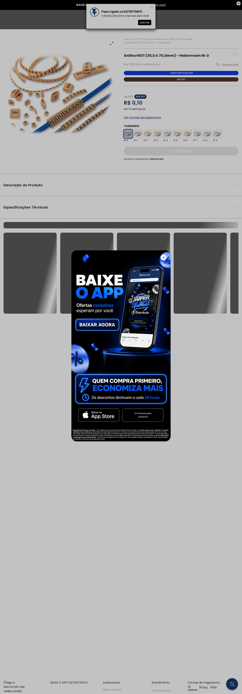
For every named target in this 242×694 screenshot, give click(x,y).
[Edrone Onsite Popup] (121, 347)
